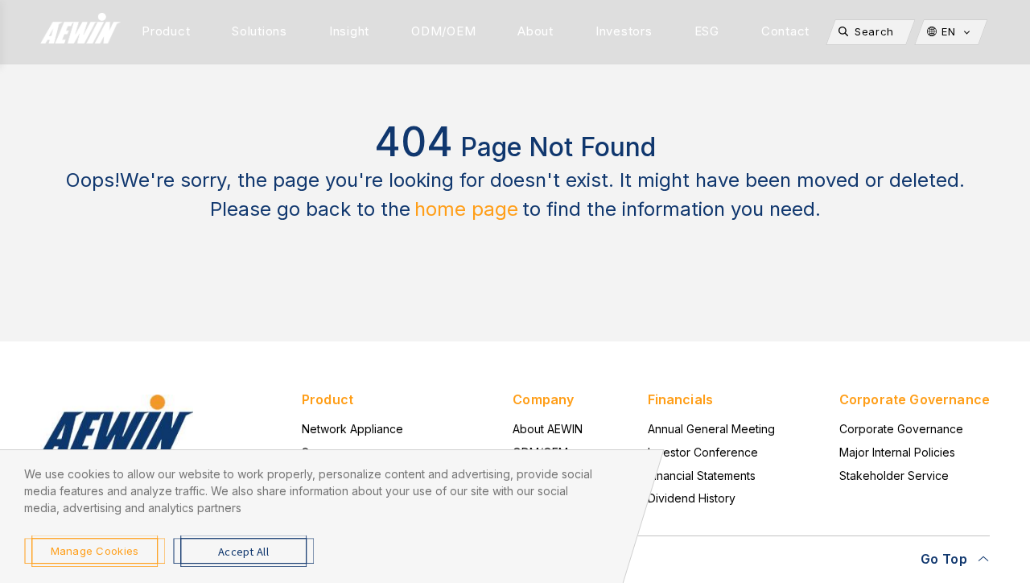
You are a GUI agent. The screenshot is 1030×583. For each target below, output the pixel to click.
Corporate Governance (901, 429)
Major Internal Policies (897, 452)
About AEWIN (548, 429)
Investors (624, 31)
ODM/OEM (443, 31)
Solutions (259, 31)
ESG (706, 31)
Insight (349, 31)
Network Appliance (352, 429)
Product (166, 31)
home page (466, 209)
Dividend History (691, 498)
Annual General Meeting (711, 429)
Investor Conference (703, 452)
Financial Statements (702, 475)
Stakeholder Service (894, 475)
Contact (785, 31)
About (535, 31)
